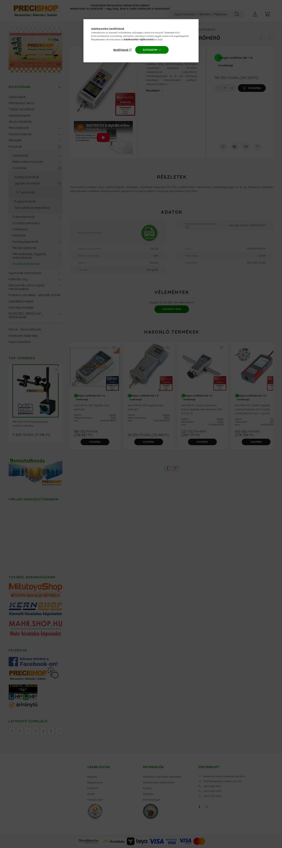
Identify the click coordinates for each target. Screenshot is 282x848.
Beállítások (120, 50)
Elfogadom (150, 49)
